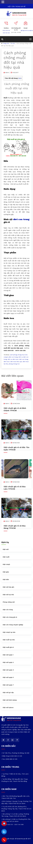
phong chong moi (14, 364)
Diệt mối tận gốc (8, 587)
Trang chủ (6, 43)
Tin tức (12, 43)
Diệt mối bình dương (10, 700)
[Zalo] (4, 832)
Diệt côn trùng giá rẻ (10, 617)
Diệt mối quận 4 (8, 670)
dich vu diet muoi (13, 359)
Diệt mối (6, 549)
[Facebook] (8, 740)
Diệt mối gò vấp (8, 692)
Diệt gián (6, 572)
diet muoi (7, 361)
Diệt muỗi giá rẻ (8, 647)
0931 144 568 (6, 32)
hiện (20, 78)
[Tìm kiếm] (3, 39)
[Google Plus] (13, 740)
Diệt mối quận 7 (8, 685)
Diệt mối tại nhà (8, 594)
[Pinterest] (17, 740)
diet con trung (21, 219)
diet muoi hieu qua (16, 361)
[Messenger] (4, 823)
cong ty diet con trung (11, 357)
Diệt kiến (6, 579)
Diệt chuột (6, 564)
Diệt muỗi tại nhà (9, 640)
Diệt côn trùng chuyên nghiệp (13, 625)
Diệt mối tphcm (8, 707)
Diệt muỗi (6, 557)
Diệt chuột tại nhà (9, 632)
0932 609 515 (6, 30)
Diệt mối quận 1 (8, 655)
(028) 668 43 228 (16, 756)
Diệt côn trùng (8, 609)
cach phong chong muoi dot (18, 354)
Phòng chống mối (9, 602)
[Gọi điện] (4, 840)
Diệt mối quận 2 (8, 662)
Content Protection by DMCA (16, 841)
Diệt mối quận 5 (8, 677)
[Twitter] (3, 740)
